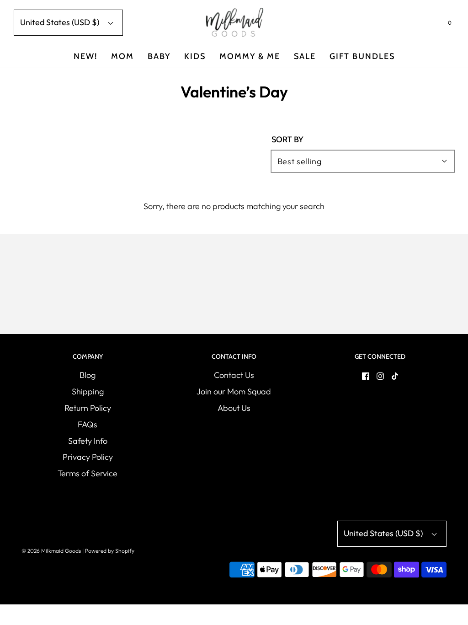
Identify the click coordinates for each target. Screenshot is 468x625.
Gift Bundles (362, 56)
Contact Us (234, 375)
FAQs (87, 424)
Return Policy (87, 408)
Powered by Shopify (109, 550)
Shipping (88, 391)
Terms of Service (87, 473)
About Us (234, 408)
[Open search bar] (427, 24)
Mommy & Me (249, 56)
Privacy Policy (88, 457)
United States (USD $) (60, 22)
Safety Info (87, 441)
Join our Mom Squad (234, 391)
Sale (305, 56)
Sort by (287, 139)
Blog (88, 375)
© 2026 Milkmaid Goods (51, 550)
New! (85, 56)
